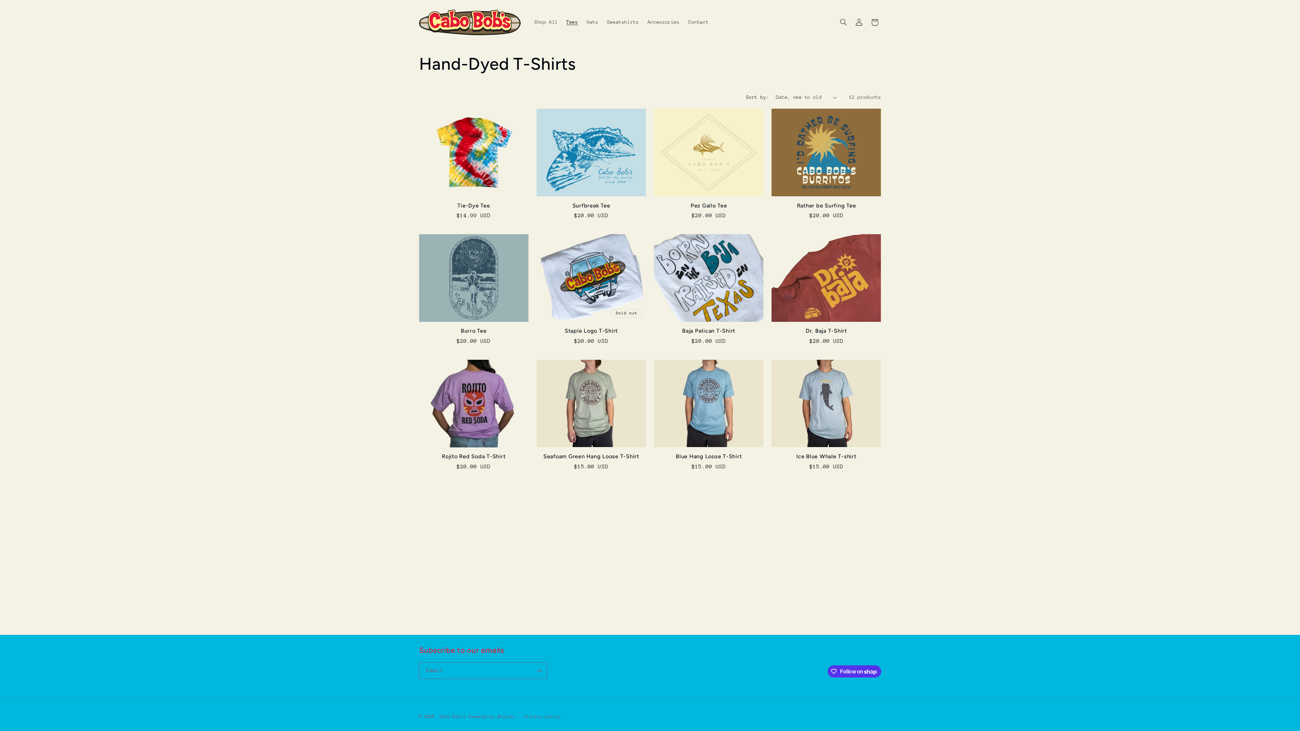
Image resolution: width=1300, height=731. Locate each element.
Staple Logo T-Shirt (591, 331)
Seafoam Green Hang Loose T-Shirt (591, 456)
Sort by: (757, 97)
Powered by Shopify (492, 716)
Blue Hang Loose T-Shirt (709, 456)
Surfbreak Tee (591, 205)
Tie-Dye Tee (473, 205)
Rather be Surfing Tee (826, 205)
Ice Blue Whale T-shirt (826, 456)
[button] (843, 22)
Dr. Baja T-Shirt (826, 331)
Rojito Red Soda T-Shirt (473, 456)
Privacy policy (542, 716)
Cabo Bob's (453, 716)
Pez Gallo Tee (709, 205)
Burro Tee (474, 331)
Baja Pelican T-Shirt (708, 331)
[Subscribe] (538, 670)
